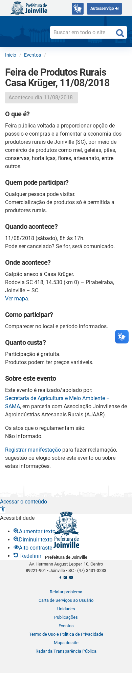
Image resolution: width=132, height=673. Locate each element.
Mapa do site (66, 642)
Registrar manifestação (33, 450)
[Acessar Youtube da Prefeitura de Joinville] (71, 579)
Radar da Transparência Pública (66, 651)
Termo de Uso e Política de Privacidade (66, 634)
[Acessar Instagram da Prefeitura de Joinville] (65, 579)
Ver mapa (16, 298)
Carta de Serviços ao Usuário (66, 600)
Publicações (66, 617)
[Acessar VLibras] (78, 9)
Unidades (66, 608)
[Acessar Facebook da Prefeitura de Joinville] (60, 579)
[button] (2, 510)
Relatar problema (66, 591)
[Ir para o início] (28, 7)
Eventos (66, 625)
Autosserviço (102, 8)
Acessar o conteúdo (23, 501)
